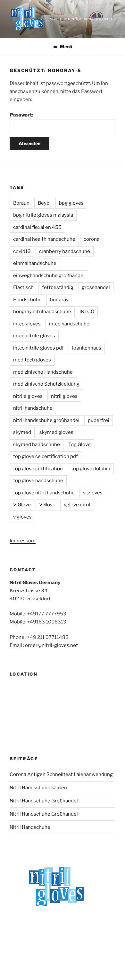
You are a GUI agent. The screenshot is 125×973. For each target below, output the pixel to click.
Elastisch (23, 287)
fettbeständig (57, 287)
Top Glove (79, 444)
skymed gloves (56, 432)
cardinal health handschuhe (44, 239)
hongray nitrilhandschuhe (42, 311)
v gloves (22, 517)
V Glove (22, 505)
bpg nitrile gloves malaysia (43, 215)
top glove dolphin (90, 469)
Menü (66, 46)
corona (91, 239)
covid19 (22, 251)
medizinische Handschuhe (43, 372)
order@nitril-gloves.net (51, 645)
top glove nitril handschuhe (44, 493)
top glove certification (38, 469)
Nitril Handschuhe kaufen (38, 788)
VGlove (47, 505)
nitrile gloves (28, 396)
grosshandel (96, 287)
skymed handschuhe (36, 444)
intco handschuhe (69, 324)
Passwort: (21, 115)
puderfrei (98, 420)
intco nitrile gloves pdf (38, 348)
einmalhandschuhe (34, 263)
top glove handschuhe (38, 480)
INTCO (86, 311)
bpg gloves (71, 203)
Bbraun (21, 203)
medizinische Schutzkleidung (46, 384)
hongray (59, 300)
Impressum (23, 541)
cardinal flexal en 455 (37, 227)
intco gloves (27, 324)
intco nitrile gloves (34, 336)
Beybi (44, 203)
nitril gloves (64, 396)
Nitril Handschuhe (30, 827)
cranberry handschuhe (64, 251)
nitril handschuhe (33, 408)
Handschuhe (27, 300)
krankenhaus (86, 348)
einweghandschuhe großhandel (49, 275)
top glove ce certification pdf (45, 456)
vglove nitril (77, 505)
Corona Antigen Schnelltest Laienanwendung (61, 774)
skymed (22, 432)
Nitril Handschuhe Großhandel (44, 801)
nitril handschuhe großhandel (46, 420)
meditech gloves (32, 360)
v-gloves (93, 493)
